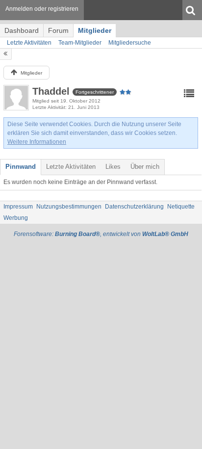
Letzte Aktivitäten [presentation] (71, 166)
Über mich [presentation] (144, 166)
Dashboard (21, 30)
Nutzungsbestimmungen (68, 206)
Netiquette (181, 206)
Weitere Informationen (36, 141)
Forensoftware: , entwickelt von (101, 234)
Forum (58, 30)
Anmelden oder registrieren (41, 8)
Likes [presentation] (113, 166)
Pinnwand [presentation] (20, 166)
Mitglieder (94, 30)
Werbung (15, 217)
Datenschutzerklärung (134, 206)
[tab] (20, 167)
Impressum (18, 206)
